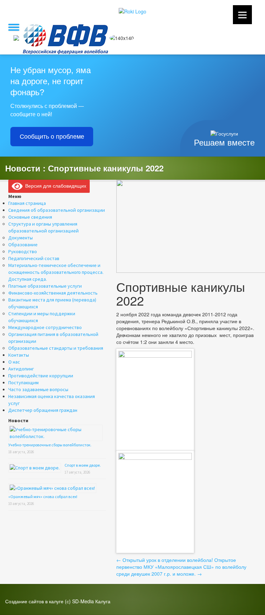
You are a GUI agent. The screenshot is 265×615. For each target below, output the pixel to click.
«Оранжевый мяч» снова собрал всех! (42, 496)
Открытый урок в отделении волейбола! (164, 559)
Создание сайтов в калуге (34, 601)
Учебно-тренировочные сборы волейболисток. (49, 444)
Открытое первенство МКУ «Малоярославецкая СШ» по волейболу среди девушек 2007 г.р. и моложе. (181, 566)
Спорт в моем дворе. (83, 465)
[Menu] (242, 14)
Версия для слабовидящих (54, 185)
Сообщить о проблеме (52, 136)
